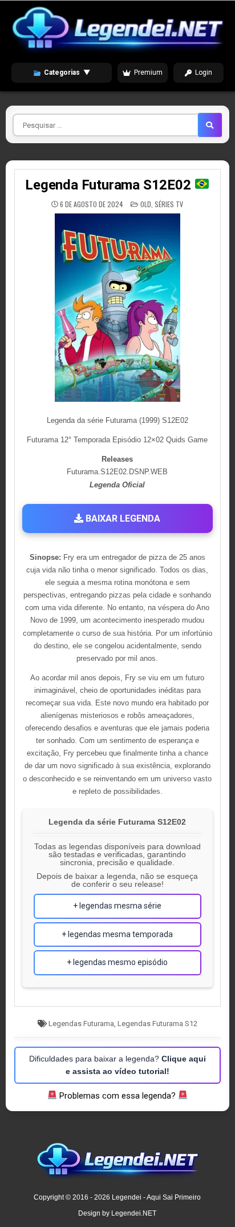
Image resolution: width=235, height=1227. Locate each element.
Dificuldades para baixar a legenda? (117, 1065)
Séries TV (169, 204)
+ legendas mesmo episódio (117, 962)
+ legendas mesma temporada (117, 934)
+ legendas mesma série (117, 905)
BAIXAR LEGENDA (121, 518)
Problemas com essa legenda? (117, 1096)
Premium (148, 72)
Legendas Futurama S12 (157, 1023)
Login (203, 72)
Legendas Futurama (81, 1023)
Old (145, 204)
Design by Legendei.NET (117, 1213)
